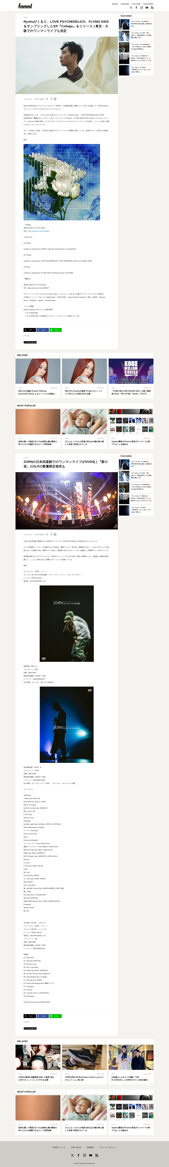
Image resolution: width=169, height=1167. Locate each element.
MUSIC (115, 4)
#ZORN (26, 1022)
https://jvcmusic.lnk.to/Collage (38, 231)
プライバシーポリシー (107, 1147)
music (26, 17)
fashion (67, 1074)
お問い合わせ (76, 1147)
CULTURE (136, 4)
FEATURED (148, 4)
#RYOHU (27, 336)
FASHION (125, 4)
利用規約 (90, 1147)
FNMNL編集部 (39, 99)
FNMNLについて (59, 1147)
